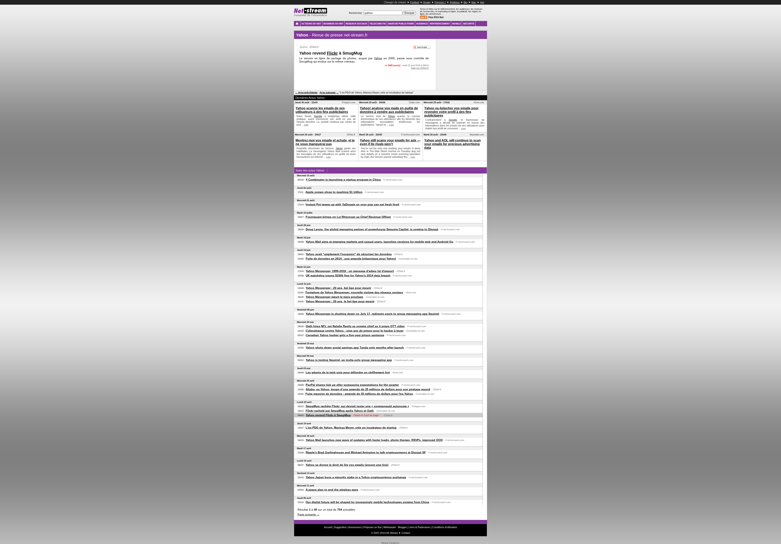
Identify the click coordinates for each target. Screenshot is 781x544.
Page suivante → (309, 514)
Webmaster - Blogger (395, 527)
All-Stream (392, 533)
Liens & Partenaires (419, 527)
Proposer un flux (372, 527)
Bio (465, 2)
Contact (405, 533)
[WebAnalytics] (390, 541)
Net (482, 2)
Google (318, 116)
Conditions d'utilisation (444, 527)
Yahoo (378, 58)
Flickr (332, 53)
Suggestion (340, 527)
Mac (473, 2)
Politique (455, 2)
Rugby (427, 2)
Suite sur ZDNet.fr (420, 68)
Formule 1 (440, 2)
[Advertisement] (365, 77)
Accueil (328, 527)
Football (414, 2)
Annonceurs (355, 527)
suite (306, 125)
